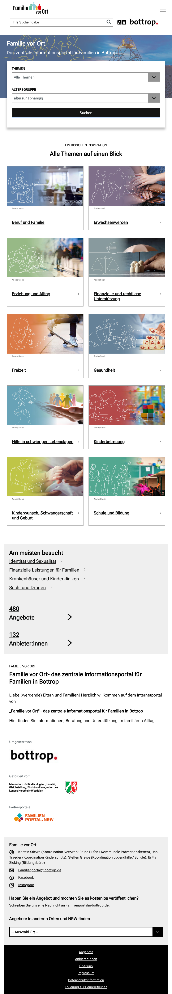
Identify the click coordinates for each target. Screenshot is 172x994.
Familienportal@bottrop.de (39, 870)
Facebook (26, 877)
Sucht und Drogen (27, 587)
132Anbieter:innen (28, 639)
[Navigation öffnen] (163, 9)
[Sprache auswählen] (121, 22)
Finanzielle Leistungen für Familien (44, 570)
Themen (18, 69)
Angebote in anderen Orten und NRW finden (49, 918)
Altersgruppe (24, 89)
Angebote (86, 952)
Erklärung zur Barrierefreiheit (86, 987)
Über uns (86, 966)
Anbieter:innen (86, 959)
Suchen (86, 113)
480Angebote (22, 613)
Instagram (26, 885)
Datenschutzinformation (86, 980)
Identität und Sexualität (32, 561)
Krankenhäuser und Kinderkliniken (44, 578)
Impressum (86, 973)
